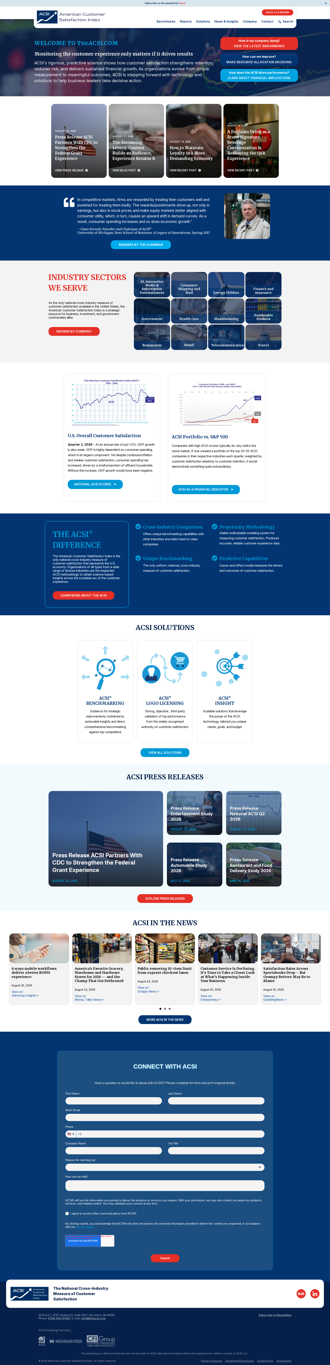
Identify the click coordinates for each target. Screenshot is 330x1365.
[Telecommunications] (226, 337)
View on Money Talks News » (89, 997)
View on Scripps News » (148, 989)
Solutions (203, 21)
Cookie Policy (265, 1360)
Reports (186, 21)
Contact (267, 21)
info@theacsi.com (93, 1318)
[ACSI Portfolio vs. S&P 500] (217, 403)
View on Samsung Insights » (25, 993)
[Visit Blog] (301, 1293)
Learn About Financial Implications (259, 78)
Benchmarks (166, 21)
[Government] (152, 311)
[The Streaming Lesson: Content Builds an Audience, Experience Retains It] (136, 141)
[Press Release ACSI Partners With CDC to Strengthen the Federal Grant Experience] (79, 141)
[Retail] (189, 337)
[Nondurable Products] (263, 311)
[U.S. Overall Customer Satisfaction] (112, 402)
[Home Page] (30, 1294)
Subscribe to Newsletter (275, 1315)
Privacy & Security (211, 1360)
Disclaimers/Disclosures (239, 1360)
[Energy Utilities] (226, 284)
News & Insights (226, 21)
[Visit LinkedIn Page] (314, 1293)
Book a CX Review (277, 12)
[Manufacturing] (226, 311)
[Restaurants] (152, 337)
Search (288, 21)
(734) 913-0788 (59, 1318)
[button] (95, 484)
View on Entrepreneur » (211, 997)
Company (250, 21)
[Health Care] (189, 311)
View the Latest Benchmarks (259, 46)
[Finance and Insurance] (263, 284)
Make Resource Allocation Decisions (259, 62)
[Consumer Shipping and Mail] (189, 284)
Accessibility (284, 1360)
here (182, 3)
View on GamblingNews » (275, 997)
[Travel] (263, 337)
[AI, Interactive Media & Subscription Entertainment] (152, 284)
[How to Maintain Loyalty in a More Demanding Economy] (194, 141)
